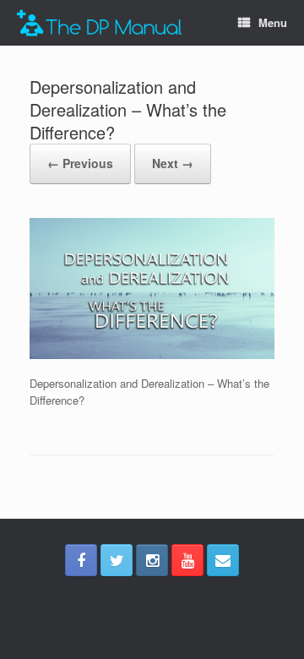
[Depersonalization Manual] (99, 23)
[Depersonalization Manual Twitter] (116, 560)
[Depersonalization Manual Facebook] (81, 560)
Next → (172, 163)
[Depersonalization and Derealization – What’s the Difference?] (152, 354)
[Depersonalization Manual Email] (223, 560)
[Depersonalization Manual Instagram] (152, 560)
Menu (272, 22)
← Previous (80, 163)
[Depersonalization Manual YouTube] (187, 560)
